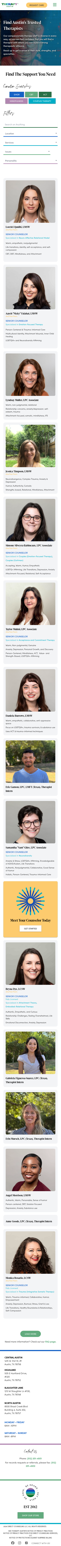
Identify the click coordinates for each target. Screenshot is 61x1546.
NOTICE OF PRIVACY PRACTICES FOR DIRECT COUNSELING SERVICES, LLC (30, 1534)
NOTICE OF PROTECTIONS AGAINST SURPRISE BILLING (30, 1537)
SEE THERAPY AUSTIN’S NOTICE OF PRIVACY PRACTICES (30, 1531)
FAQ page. (50, 1341)
